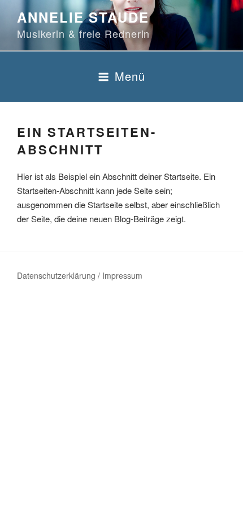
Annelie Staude (83, 17)
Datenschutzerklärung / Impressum (79, 275)
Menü (130, 76)
